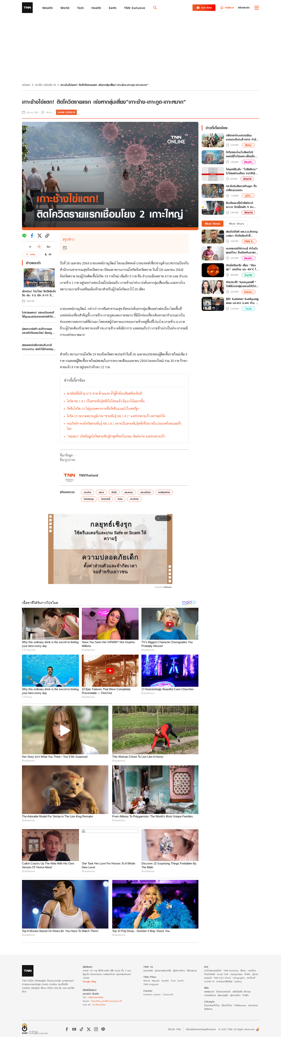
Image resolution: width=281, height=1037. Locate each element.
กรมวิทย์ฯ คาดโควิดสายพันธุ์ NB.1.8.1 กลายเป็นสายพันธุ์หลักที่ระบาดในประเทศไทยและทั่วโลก (124, 426)
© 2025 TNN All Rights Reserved (236, 1029)
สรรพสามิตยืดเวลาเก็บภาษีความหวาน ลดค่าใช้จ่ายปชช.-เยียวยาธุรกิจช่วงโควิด (38, 347)
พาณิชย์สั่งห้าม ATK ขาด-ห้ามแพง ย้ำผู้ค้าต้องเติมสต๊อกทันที (104, 393)
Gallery (238, 981)
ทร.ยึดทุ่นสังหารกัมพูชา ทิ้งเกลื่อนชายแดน (241, 188)
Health (165, 980)
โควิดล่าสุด (89, 499)
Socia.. (248, 292)
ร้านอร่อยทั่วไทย (211, 1005)
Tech (248, 308)
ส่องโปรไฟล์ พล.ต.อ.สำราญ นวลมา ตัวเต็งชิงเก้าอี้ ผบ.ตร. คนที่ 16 (241, 234)
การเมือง (252, 970)
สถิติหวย (208, 1009)
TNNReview (240, 1005)
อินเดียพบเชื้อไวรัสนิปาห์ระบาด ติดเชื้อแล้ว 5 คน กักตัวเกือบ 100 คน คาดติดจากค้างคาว (242, 205)
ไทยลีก (246, 995)
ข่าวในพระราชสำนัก (213, 970)
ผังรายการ (192, 970)
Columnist (168, 994)
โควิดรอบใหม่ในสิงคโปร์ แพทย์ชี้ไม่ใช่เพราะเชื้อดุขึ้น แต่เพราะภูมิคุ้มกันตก (240, 154)
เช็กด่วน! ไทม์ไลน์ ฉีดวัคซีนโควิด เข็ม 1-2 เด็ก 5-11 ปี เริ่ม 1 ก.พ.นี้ (39, 293)
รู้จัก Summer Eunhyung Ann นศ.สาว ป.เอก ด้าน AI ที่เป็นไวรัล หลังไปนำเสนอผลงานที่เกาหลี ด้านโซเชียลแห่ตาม (242, 301)
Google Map (89, 981)
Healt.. (248, 162)
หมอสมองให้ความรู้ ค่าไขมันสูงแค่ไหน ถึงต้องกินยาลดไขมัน (242, 250)
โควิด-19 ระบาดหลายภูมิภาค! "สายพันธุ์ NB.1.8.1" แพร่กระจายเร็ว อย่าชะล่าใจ (116, 416)
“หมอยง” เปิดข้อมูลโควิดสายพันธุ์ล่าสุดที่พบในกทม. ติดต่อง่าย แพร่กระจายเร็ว (116, 436)
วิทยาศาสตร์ (209, 974)
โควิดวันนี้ (105, 499)
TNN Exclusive (231, 970)
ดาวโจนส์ (251, 978)
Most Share (236, 223)
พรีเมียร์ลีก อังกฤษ (242, 991)
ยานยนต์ (208, 978)
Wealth (156, 980)
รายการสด (148, 970)
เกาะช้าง (87, 492)
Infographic (239, 978)
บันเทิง (247, 974)
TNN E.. (249, 241)
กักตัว (114, 492)
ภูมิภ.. (248, 195)
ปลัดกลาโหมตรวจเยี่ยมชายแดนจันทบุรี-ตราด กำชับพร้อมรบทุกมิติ (242, 137)
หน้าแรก (26, 84)
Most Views (212, 223)
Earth (248, 275)
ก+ (49, 246)
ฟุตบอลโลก (235, 995)
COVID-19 (209, 981)
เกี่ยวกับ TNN (174, 1029)
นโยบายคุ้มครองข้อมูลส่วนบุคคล (201, 1029)
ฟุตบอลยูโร (223, 995)
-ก (29, 246)
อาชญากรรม (236, 974)
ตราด (101, 492)
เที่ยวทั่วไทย (226, 1005)
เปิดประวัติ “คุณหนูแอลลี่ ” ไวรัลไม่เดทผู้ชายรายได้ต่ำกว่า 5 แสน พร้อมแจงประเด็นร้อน (242, 284)
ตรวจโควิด (145, 492)
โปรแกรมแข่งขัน (223, 991)
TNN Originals (150, 984)
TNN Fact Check (222, 978)
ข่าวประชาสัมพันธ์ (224, 981)
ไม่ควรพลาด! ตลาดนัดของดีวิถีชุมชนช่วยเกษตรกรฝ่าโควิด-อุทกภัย (38, 314)
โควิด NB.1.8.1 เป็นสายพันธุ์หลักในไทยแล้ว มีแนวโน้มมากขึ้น (106, 401)
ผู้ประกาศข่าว (179, 970)
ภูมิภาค (255, 974)
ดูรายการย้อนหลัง (163, 970)
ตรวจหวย (253, 1005)
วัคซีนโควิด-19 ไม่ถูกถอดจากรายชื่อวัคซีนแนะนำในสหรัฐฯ (103, 408)
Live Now (206, 8)
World (247, 179)
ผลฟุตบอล (209, 991)
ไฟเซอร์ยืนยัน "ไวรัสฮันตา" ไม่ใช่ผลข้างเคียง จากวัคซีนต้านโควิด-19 (242, 171)
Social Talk (222, 974)
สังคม (248, 145)
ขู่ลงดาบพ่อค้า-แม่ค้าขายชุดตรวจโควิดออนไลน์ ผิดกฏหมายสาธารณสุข (37, 331)
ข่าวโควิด (134, 499)
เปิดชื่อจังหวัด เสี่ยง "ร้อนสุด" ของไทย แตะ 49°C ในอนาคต (242, 267)
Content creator (152, 994)
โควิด (120, 499)
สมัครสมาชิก (244, 8)
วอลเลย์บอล (210, 995)
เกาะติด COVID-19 (45, 84)
